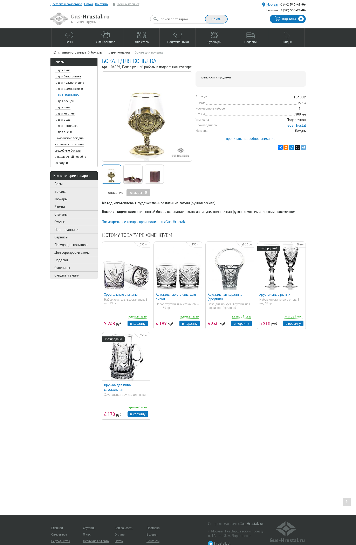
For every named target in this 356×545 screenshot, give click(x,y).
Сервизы (61, 237)
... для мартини (65, 113)
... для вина (62, 70)
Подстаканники (66, 229)
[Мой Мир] (291, 147)
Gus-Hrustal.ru (251, 523)
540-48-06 (293, 4)
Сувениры (62, 267)
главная (72, 52)
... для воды (63, 120)
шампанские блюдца (69, 138)
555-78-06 (293, 10)
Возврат (152, 534)
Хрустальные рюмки (274, 294)
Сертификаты (60, 541)
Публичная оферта (96, 541)
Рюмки (59, 206)
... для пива (62, 107)
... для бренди (64, 101)
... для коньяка (67, 95)
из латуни (61, 163)
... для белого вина (68, 76)
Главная (57, 528)
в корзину (137, 323)
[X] (297, 147)
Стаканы (61, 214)
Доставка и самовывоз (66, 4)
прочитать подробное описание (250, 138)
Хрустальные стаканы (121, 294)
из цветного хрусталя (69, 144)
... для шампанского (69, 89)
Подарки (61, 260)
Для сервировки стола (72, 252)
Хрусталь (89, 528)
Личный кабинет (128, 4)
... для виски (63, 132)
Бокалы (59, 62)
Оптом (88, 4)
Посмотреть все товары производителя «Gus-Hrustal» (144, 221)
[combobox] (181, 19)
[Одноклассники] (285, 147)
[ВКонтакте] (280, 147)
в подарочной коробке (70, 157)
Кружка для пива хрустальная (117, 387)
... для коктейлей (66, 126)
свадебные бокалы (68, 150)
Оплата (120, 534)
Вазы (58, 184)
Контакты (101, 4)
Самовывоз (59, 534)
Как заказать (124, 528)
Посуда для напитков (71, 245)
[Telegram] (303, 147)
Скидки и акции (66, 275)
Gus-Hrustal (296, 125)
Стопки (59, 222)
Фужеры (61, 199)
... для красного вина (69, 83)
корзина (292, 18)
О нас (87, 534)
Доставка (153, 528)
